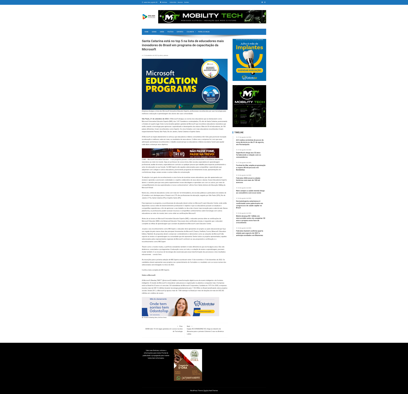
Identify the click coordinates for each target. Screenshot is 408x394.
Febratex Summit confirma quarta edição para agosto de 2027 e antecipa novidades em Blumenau (249, 233)
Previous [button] (160, 16)
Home (146, 32)
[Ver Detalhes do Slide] (212, 16)
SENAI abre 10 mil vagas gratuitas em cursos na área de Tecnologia (164, 328)
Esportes (180, 32)
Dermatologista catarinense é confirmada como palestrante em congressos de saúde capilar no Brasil (249, 204)
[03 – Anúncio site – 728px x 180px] (180, 306)
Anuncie (180, 2)
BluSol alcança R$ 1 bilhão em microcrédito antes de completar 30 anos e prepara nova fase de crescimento (250, 219)
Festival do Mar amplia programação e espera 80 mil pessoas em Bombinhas (251, 167)
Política (170, 32)
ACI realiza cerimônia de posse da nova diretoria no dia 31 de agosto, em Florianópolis (250, 142)
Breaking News (153, 317)
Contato (186, 2)
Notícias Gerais (162, 317)
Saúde (162, 32)
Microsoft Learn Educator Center (206, 203)
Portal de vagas (204, 32)
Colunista (190, 32)
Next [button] (263, 16)
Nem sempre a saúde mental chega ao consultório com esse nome (250, 192)
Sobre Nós (173, 2)
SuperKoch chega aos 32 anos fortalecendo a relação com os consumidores (248, 155)
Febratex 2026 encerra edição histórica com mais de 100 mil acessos (248, 180)
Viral (205, 390)
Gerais (154, 32)
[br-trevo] (180, 153)
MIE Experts (165, 270)
